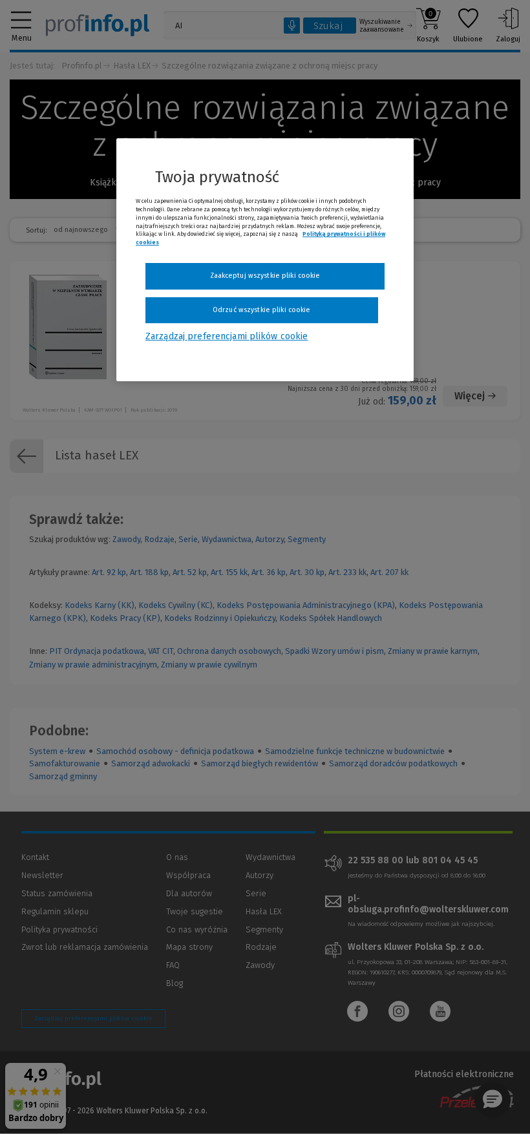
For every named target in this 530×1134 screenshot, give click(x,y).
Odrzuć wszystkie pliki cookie (261, 310)
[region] (265, 259)
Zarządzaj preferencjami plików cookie (226, 336)
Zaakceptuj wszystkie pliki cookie (265, 275)
